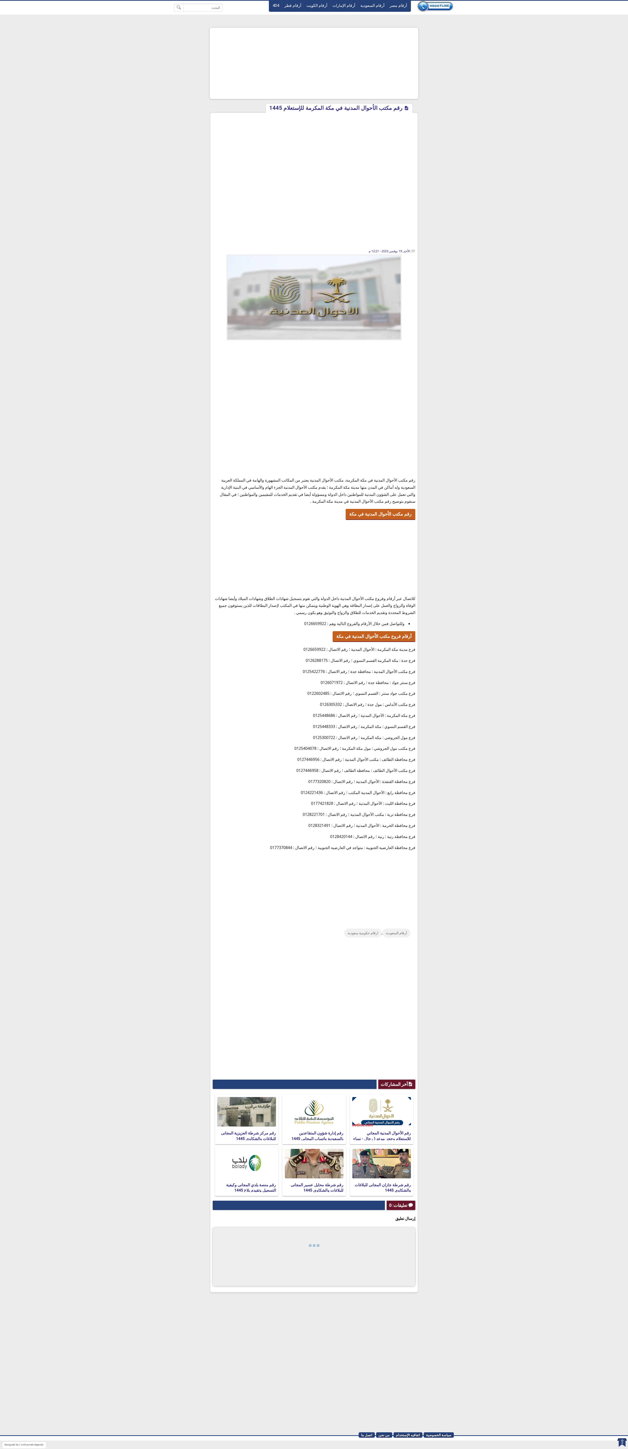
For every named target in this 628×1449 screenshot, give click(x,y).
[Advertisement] (314, 63)
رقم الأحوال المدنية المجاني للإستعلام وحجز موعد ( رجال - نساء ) (382, 1138)
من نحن (384, 1435)
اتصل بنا (366, 1435)
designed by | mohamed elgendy (23, 1444)
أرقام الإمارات (343, 5)
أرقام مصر (398, 5)
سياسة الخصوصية (438, 1435)
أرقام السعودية (372, 5)
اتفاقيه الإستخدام (408, 1435)
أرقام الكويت (316, 5)
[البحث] (179, 8)
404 (276, 5)
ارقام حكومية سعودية (363, 933)
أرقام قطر (292, 5)
